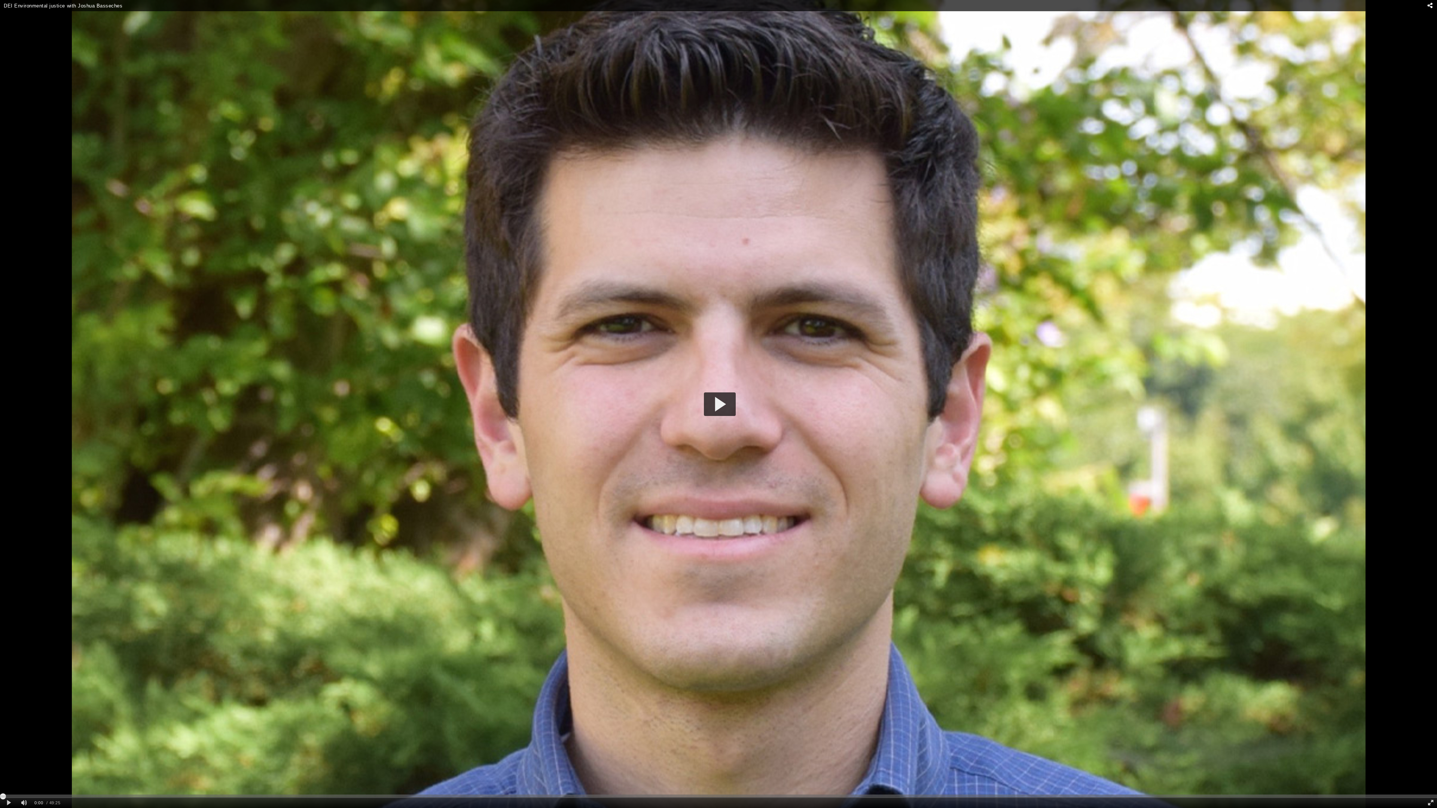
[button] (720, 404)
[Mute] (24, 803)
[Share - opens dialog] (1429, 5)
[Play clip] (9, 803)
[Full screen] (1430, 803)
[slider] (718, 796)
